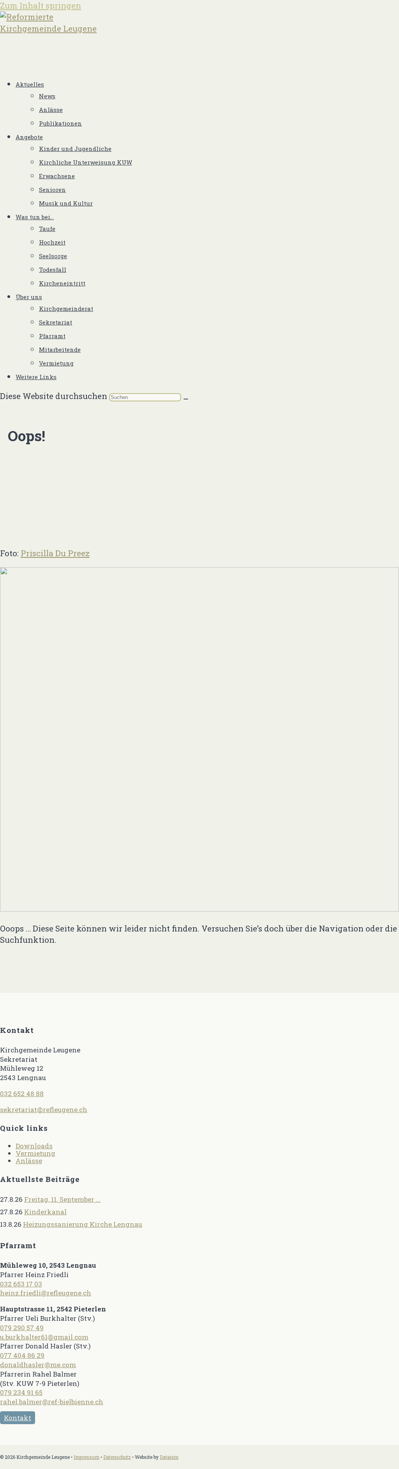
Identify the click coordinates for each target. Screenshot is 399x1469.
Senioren (52, 189)
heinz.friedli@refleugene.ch (45, 1292)
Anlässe (51, 110)
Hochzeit (52, 242)
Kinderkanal (45, 1211)
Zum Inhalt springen (40, 5)
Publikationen (60, 123)
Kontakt (17, 1417)
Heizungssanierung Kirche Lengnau (82, 1224)
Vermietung (56, 363)
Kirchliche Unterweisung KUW (85, 162)
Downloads (34, 1145)
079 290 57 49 (22, 1327)
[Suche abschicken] (186, 399)
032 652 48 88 (22, 1093)
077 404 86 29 (22, 1355)
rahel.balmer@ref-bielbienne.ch (51, 1401)
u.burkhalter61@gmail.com (44, 1336)
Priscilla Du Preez (55, 553)
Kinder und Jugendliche (75, 149)
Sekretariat (55, 322)
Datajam (169, 1457)
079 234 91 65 (21, 1392)
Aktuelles (30, 84)
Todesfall (52, 269)
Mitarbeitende (60, 349)
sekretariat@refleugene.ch (43, 1109)
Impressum (86, 1457)
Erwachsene (57, 176)
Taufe (47, 228)
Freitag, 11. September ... (62, 1199)
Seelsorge (53, 256)
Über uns (29, 297)
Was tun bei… (35, 217)
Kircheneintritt (62, 283)
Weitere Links (36, 377)
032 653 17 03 (21, 1283)
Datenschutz (117, 1457)
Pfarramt (52, 336)
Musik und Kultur (66, 203)
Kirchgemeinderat (66, 308)
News (47, 96)
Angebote (29, 137)
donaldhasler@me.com (38, 1364)
